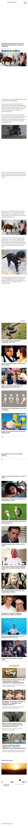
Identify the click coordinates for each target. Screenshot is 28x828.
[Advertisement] (14, 25)
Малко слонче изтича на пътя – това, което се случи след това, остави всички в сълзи (12, 725)
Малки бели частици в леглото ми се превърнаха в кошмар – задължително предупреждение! (13, 681)
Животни (16, 48)
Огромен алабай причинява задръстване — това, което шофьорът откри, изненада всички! (13, 746)
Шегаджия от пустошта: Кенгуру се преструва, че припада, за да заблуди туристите (13, 703)
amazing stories (12, 2)
